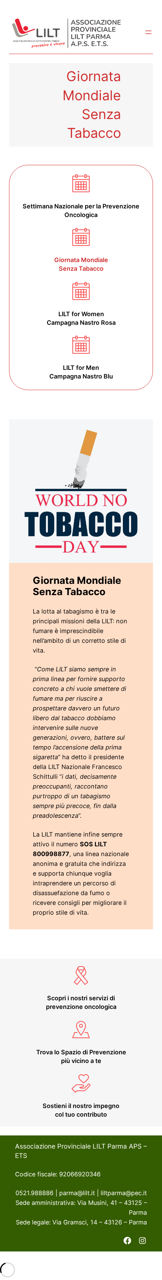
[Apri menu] (148, 32)
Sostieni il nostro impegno (81, 1106)
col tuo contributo (81, 1114)
